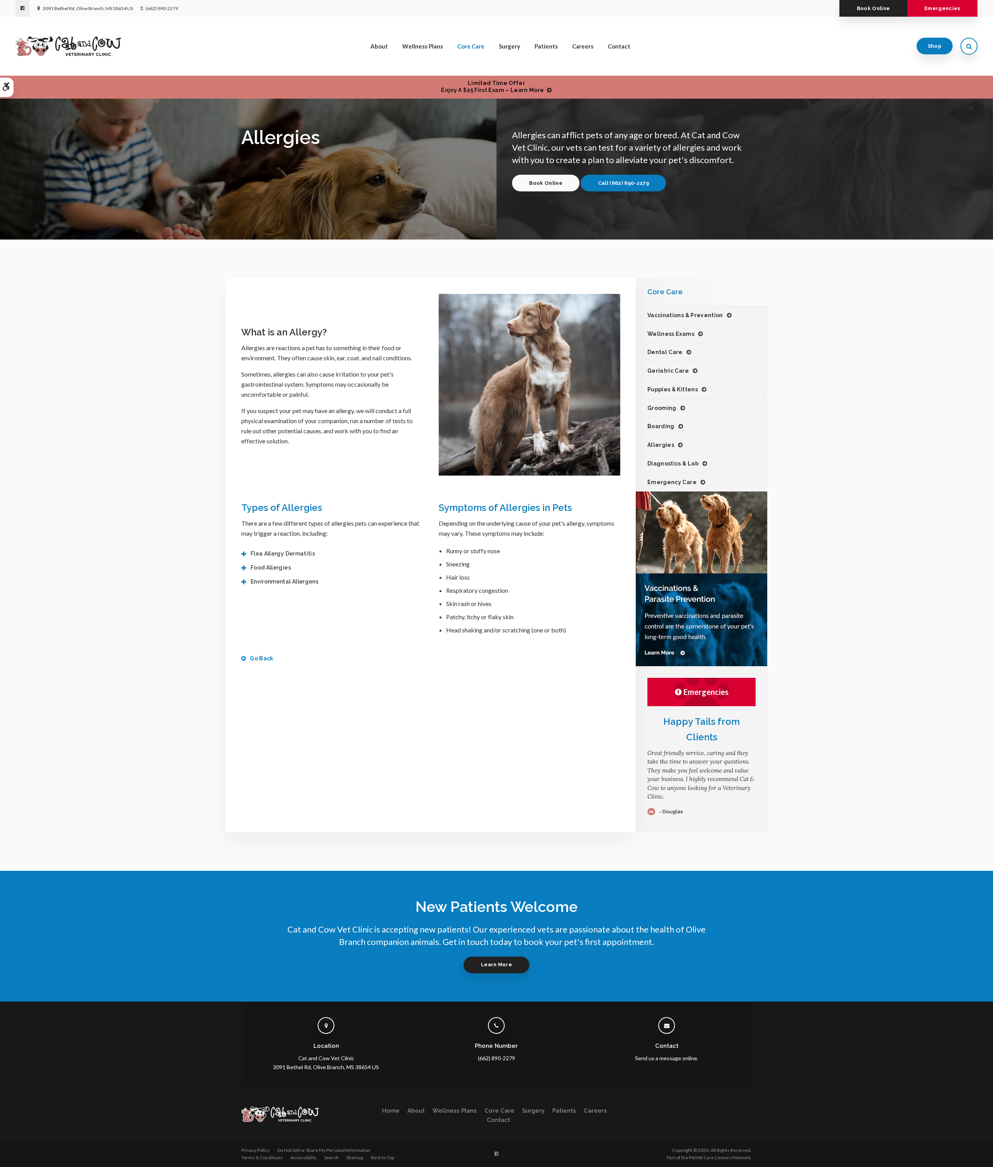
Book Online (873, 8)
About (379, 46)
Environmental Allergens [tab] (284, 581)
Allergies (660, 445)
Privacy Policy (255, 1150)
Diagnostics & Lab (673, 463)
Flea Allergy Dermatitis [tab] (283, 554)
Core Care (470, 46)
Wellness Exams (670, 334)
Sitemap (354, 1157)
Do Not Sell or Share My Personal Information (323, 1150)
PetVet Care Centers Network (720, 1157)
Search (331, 1157)
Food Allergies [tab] (271, 567)
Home (391, 1110)
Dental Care (665, 352)
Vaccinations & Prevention (685, 315)
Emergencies (942, 8)
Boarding (661, 426)
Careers (582, 46)
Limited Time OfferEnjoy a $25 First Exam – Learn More (492, 86)
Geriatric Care (668, 371)
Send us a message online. (666, 1058)
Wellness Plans (422, 46)
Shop (934, 46)
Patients (546, 46)
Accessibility (304, 1157)
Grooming (661, 408)
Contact (619, 46)
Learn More (496, 964)
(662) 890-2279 (161, 8)
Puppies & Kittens (672, 389)
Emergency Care (672, 482)
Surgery (509, 46)
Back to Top (382, 1157)
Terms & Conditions (262, 1157)
